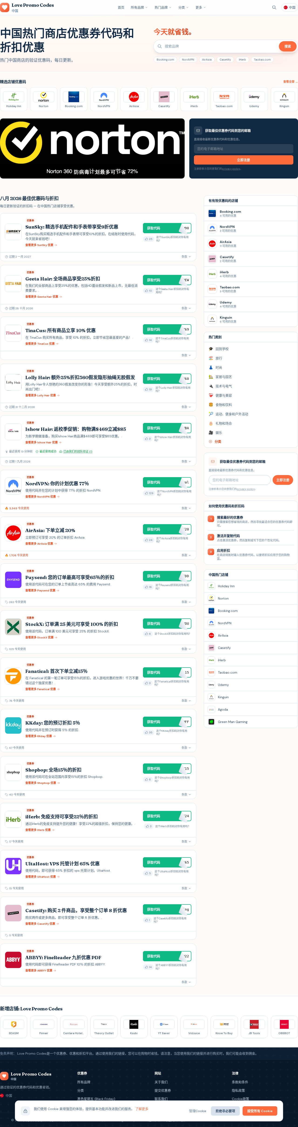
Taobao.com (262, 59)
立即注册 (243, 160)
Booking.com (165, 59)
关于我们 (161, 1082)
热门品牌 (161, 7)
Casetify (225, 59)
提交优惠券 (163, 1090)
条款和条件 (240, 1082)
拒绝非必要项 (225, 1111)
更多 (199, 7)
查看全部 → (290, 82)
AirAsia (207, 59)
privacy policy (231, 168)
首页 (121, 7)
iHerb (242, 59)
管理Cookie (197, 1111)
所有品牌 (137, 7)
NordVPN (188, 59)
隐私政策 (238, 1090)
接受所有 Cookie (260, 1111)
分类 (181, 7)
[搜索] (274, 7)
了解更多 (141, 1109)
